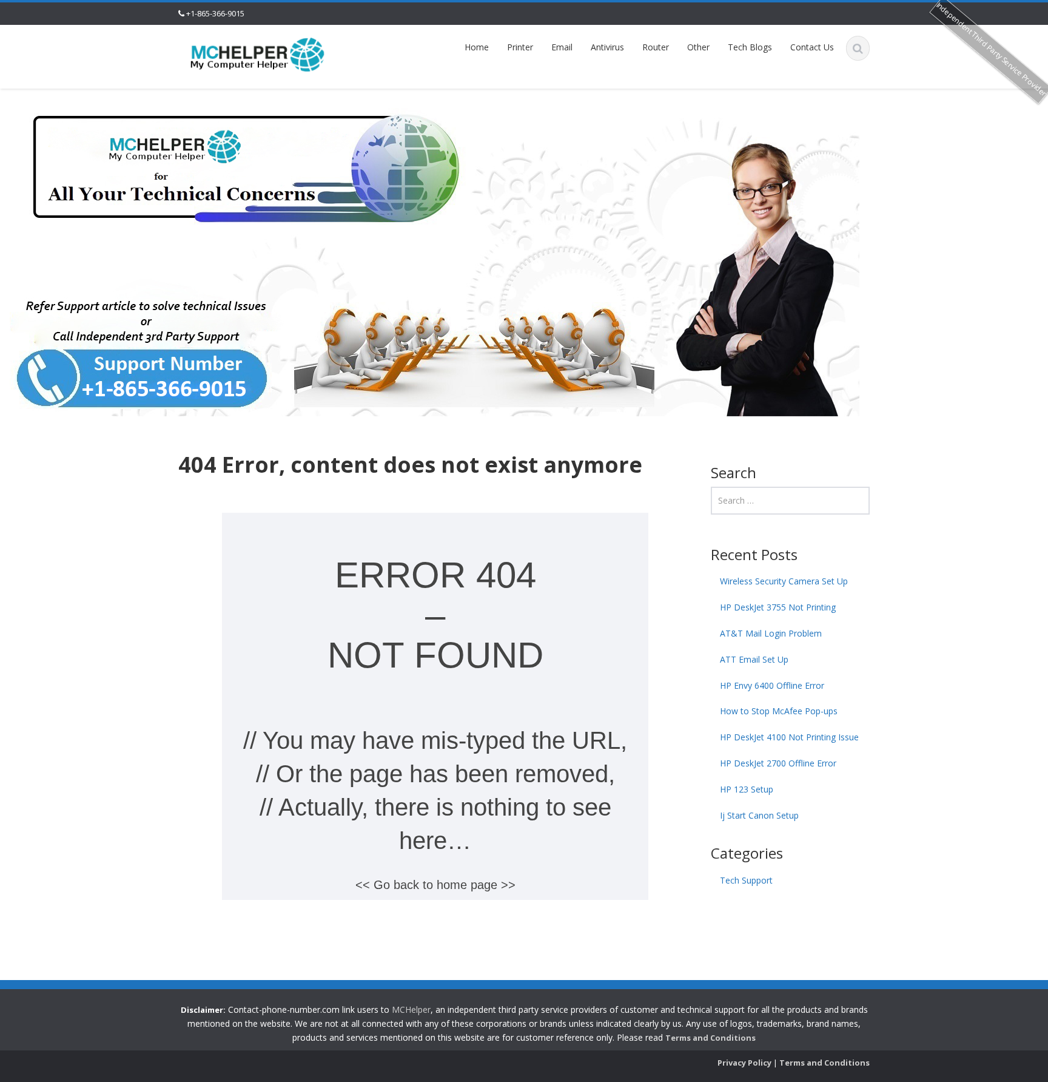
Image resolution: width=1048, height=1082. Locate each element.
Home (477, 47)
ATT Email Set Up (754, 659)
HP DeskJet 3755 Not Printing (778, 607)
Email (562, 47)
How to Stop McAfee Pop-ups (779, 711)
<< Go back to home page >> (435, 884)
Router (655, 47)
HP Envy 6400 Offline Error (772, 685)
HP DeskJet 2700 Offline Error (778, 763)
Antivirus (607, 47)
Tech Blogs (750, 47)
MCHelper (411, 1009)
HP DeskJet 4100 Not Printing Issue (789, 737)
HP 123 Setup (746, 789)
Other (698, 47)
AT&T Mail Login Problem (771, 633)
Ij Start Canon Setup (759, 815)
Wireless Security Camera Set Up (784, 581)
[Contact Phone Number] (257, 53)
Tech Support (746, 880)
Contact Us (812, 47)
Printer (520, 47)
